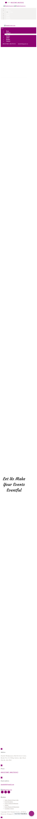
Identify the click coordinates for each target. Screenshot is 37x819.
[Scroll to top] (1, 817)
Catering (6, 805)
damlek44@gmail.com (7, 784)
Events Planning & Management (12, 807)
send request (14, 107)
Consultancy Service (9, 808)
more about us (7, 301)
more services (7, 186)
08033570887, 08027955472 (17, 2)
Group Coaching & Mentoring (11, 803)
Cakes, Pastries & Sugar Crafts (11, 800)
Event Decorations (9, 801)
